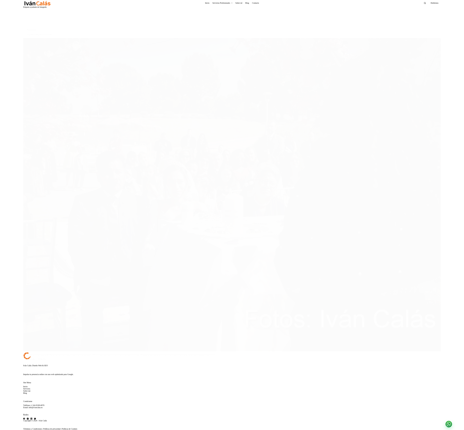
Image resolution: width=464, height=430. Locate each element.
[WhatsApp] (35, 419)
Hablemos (434, 3)
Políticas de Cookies (69, 429)
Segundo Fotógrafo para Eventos (39, 34)
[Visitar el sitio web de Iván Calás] (37, 3)
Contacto (255, 3)
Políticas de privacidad (51, 429)
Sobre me (26, 391)
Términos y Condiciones (32, 429)
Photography (32, 30)
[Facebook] (24, 419)
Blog (247, 3)
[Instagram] (28, 419)
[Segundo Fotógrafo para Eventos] (232, 194)
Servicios (26, 389)
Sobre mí (238, 3)
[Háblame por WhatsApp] (449, 424)
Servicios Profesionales (221, 3)
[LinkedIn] (31, 419)
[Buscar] (425, 3)
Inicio (207, 3)
